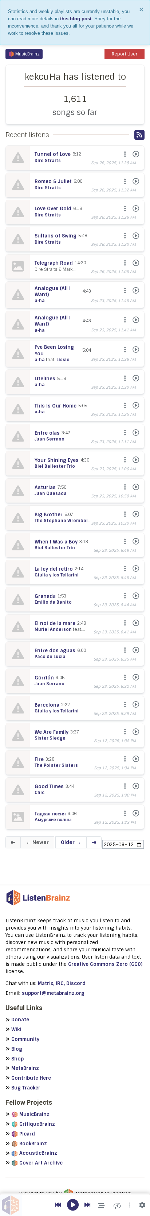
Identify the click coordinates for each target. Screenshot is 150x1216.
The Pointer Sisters (56, 765)
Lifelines (45, 379)
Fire (39, 759)
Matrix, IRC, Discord (62, 983)
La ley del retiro (54, 569)
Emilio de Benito (53, 602)
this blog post (75, 18)
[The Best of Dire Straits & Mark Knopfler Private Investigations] (18, 158)
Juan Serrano (49, 439)
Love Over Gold (53, 209)
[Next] (87, 1205)
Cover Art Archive (41, 1163)
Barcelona (47, 705)
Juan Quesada (51, 493)
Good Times (49, 786)
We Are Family (51, 732)
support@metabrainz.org (53, 993)
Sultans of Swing (55, 236)
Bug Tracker (25, 1088)
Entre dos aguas (55, 651)
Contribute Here (31, 1078)
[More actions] (124, 154)
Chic (39, 792)
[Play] (135, 154)
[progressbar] (75, 1194)
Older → (71, 842)
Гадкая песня (50, 814)
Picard (27, 1134)
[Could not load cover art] (18, 266)
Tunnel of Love (53, 154)
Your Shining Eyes (57, 460)
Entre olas (47, 433)
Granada (45, 596)
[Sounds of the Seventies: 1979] (18, 735)
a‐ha (40, 300)
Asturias (45, 487)
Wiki (16, 1029)
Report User (124, 54)
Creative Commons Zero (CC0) (105, 964)
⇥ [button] (94, 842)
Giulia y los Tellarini (57, 575)
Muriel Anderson (53, 629)
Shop (17, 1059)
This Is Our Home (55, 406)
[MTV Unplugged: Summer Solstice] (18, 295)
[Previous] (58, 1205)
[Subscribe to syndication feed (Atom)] (139, 135)
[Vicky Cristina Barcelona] (18, 436)
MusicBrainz (27, 54)
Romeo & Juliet (53, 181)
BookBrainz (33, 1144)
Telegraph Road (54, 263)
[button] (129, 1205)
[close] (141, 9)
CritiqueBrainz (37, 1124)
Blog (16, 1049)
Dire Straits (48, 161)
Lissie (63, 360)
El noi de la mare (55, 623)
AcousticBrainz (38, 1153)
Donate (20, 1020)
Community (25, 1039)
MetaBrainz (25, 1068)
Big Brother (49, 515)
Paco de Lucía (50, 656)
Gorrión (44, 678)
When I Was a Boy (56, 542)
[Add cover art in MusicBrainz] (18, 817)
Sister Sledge (50, 738)
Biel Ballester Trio (55, 466)
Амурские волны (53, 820)
